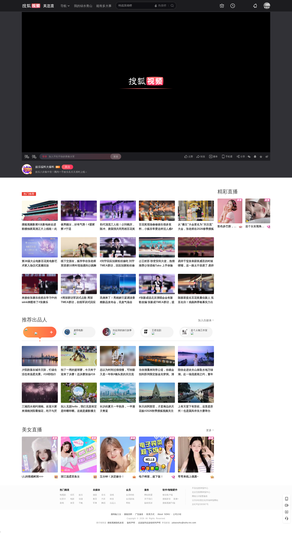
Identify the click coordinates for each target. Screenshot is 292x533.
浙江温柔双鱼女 (70, 476)
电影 (72, 499)
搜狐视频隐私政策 (115, 523)
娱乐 (81, 495)
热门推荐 (28, 193)
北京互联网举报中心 (201, 492)
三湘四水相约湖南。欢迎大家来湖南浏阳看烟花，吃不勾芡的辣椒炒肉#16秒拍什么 (39, 411)
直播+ (176, 499)
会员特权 (130, 495)
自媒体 (96, 489)
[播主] (27, 169)
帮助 (128, 503)
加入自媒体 (205, 320)
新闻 (62, 503)
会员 (128, 489)
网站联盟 (148, 495)
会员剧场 (130, 499)
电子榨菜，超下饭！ (151, 476)
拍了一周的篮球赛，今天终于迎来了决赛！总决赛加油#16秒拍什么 (78, 374)
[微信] (249, 156)
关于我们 (148, 499)
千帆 (81, 503)
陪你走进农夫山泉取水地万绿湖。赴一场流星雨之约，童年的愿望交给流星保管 (195, 374)
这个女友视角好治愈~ (258, 226)
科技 (112, 499)
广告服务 (139, 514)
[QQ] (255, 156)
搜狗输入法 (116, 514)
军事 (95, 503)
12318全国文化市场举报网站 (205, 500)
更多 (209, 430)
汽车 (103, 499)
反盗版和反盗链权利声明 (149, 523)
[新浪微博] (267, 156)
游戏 (112, 495)
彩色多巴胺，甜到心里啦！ (233, 226)
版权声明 (131, 523)
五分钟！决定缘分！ (112, 476)
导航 (63, 5)
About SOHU (163, 514)
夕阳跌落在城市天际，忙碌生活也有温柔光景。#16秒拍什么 (39, 374)
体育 (72, 503)
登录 (44, 156)
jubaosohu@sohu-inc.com (184, 523)
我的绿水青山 (83, 5)
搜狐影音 (167, 499)
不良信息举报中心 (200, 488)
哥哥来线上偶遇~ (188, 476)
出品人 (113, 503)
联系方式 (150, 514)
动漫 (81, 499)
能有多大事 (104, 5)
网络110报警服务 (200, 496)
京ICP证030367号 (200, 504)
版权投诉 (148, 503)
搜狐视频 (31, 6)
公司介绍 (177, 514)
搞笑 (95, 495)
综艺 (72, 495)
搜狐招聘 (128, 514)
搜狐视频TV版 (169, 503)
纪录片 (63, 499)
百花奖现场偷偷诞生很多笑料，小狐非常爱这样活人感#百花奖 (156, 229)
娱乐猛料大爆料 (44, 166)
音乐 (103, 495)
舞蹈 (103, 503)
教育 (95, 499)
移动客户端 (168, 495)
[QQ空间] (261, 156)
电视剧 (63, 495)
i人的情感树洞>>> (32, 476)
